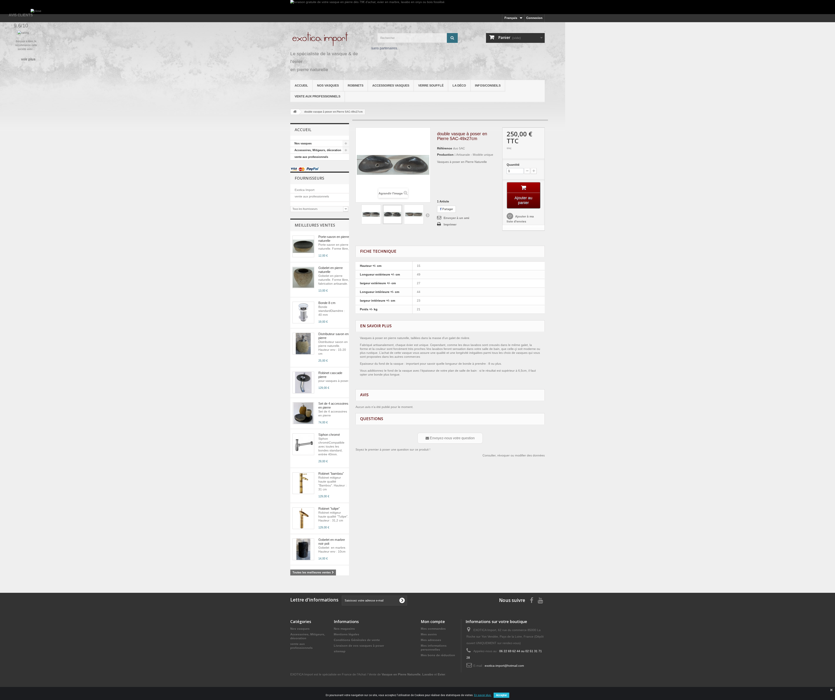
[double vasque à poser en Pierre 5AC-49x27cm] (371, 214)
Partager (447, 209)
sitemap (340, 651)
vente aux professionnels (317, 96)
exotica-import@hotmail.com (504, 665)
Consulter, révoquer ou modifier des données (514, 455)
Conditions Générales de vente (357, 640)
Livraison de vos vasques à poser (359, 645)
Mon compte (433, 621)
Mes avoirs (429, 634)
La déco (459, 85)
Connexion (534, 18)
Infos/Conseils (488, 85)
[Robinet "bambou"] (303, 483)
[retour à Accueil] (295, 112)
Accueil (301, 85)
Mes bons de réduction (438, 655)
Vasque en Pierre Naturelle (401, 674)
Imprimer (450, 224)
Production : (446, 154)
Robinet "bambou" (331, 473)
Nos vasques (328, 85)
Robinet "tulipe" (329, 508)
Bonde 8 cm (327, 303)
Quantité (513, 164)
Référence (444, 148)
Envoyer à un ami (456, 218)
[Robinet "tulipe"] (303, 518)
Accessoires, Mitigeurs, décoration (317, 150)
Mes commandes (433, 628)
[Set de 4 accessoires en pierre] (303, 413)
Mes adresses (431, 640)
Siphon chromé (329, 434)
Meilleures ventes (315, 225)
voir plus (28, 59)
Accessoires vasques (390, 85)
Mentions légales (346, 634)
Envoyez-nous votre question (452, 438)
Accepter (501, 695)
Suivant (427, 215)
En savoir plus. (482, 695)
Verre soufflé (431, 85)
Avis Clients (21, 15)
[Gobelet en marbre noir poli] (303, 549)
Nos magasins (344, 628)
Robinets (355, 85)
